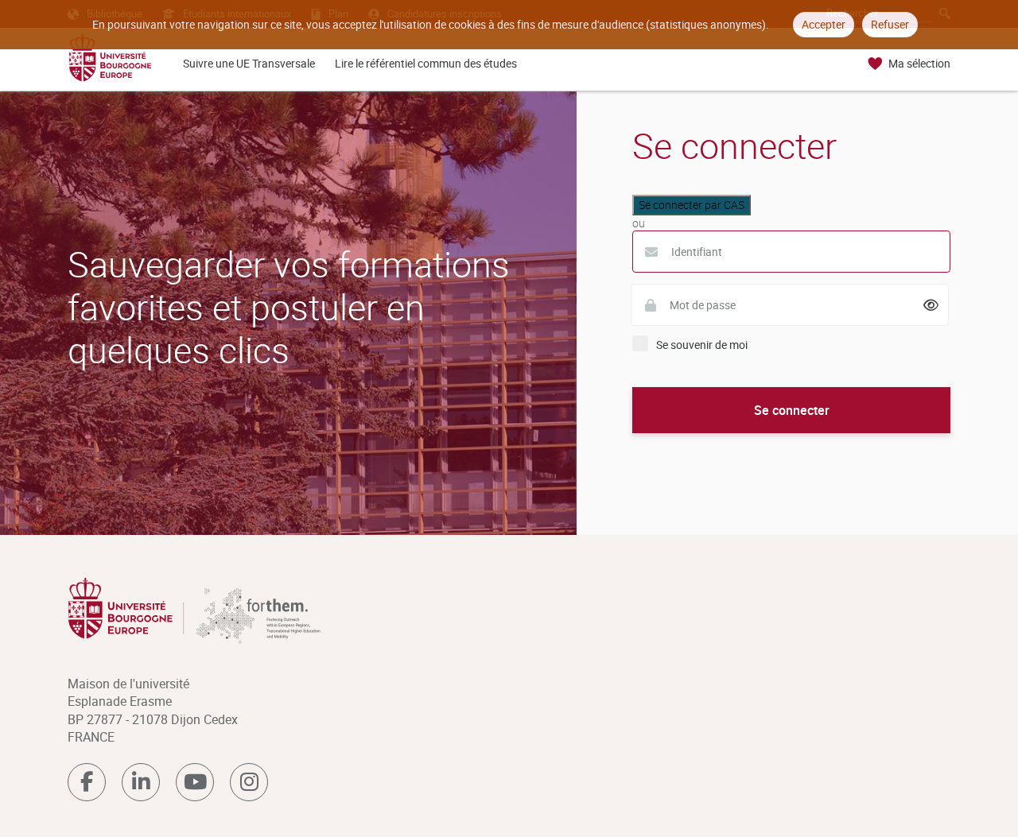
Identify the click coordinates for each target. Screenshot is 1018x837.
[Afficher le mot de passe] (931, 305)
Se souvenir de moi (702, 344)
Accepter (823, 24)
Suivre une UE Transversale (249, 63)
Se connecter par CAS (691, 204)
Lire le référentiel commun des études (426, 63)
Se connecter (792, 410)
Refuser (890, 24)
